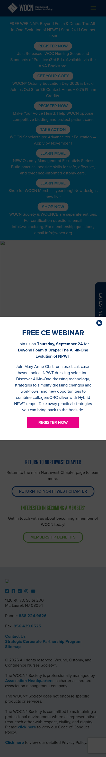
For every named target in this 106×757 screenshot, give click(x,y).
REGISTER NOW (53, 422)
